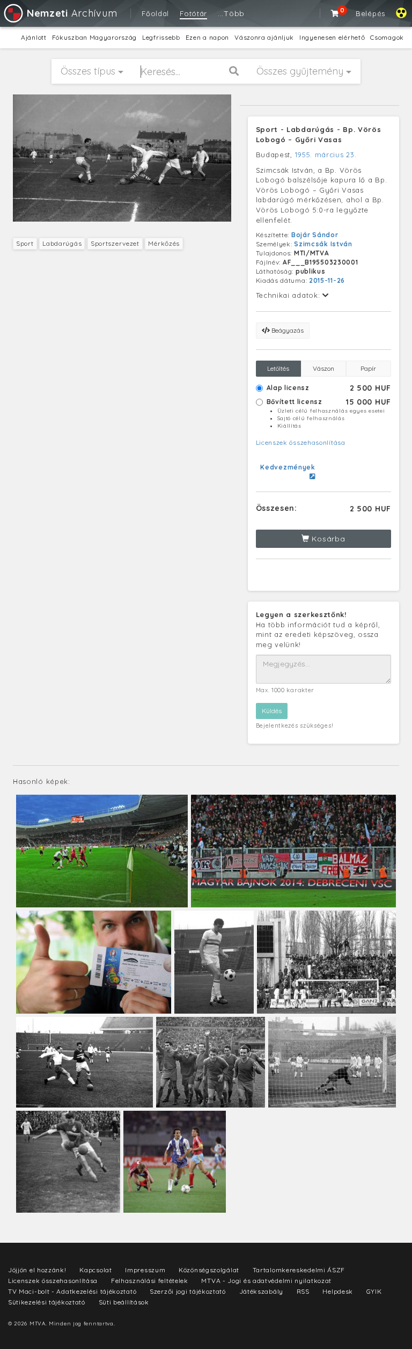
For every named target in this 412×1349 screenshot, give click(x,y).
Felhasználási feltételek (149, 1281)
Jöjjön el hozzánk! (37, 1270)
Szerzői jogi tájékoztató (188, 1291)
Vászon (323, 368)
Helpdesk (337, 1291)
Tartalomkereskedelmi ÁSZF (299, 1270)
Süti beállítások (124, 1302)
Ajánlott (34, 37)
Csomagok (387, 37)
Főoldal (155, 13)
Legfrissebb (161, 37)
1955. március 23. (326, 154)
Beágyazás (287, 330)
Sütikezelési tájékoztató (46, 1302)
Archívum (72, 13)
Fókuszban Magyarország (94, 37)
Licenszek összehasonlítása (300, 442)
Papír (368, 368)
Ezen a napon (207, 37)
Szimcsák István (323, 244)
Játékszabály (261, 1291)
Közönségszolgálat (209, 1270)
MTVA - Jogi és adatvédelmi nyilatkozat (266, 1281)
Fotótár (193, 13)
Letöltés (278, 368)
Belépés (370, 13)
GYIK (374, 1291)
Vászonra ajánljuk (264, 37)
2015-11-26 (327, 280)
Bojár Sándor (314, 235)
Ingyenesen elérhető (332, 37)
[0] (335, 13)
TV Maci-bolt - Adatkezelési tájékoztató (72, 1291)
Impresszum (145, 1270)
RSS (303, 1291)
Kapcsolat (95, 1270)
